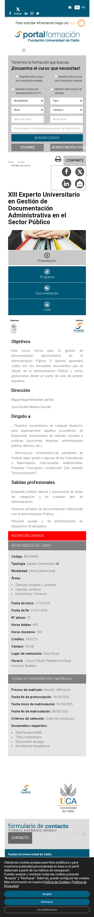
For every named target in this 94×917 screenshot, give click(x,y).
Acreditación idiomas (67, 147)
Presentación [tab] (47, 261)
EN (83, 7)
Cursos (21, 162)
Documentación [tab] (47, 293)
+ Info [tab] (47, 309)
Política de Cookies (57, 882)
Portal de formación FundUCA (47, 36)
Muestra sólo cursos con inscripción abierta (29, 78)
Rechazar (47, 901)
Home (11, 162)
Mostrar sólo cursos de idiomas (68, 91)
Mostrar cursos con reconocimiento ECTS (28, 91)
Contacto (20, 838)
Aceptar (47, 894)
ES (77, 7)
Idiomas (27, 147)
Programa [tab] (47, 277)
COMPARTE (75, 160)
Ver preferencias (47, 909)
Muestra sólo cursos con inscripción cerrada (68, 78)
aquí (73, 23)
